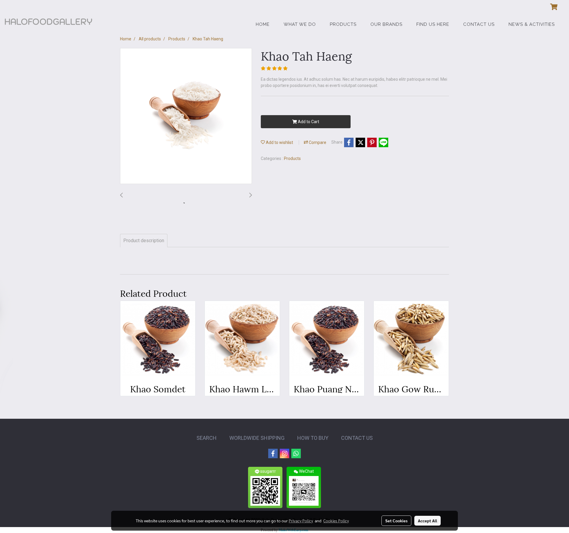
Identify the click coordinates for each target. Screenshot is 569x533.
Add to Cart (308, 121)
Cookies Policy (336, 520)
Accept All (427, 520)
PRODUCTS (343, 24)
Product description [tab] (143, 240)
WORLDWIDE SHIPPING (256, 438)
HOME (263, 24)
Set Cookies (396, 520)
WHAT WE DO (300, 24)
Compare (317, 142)
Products (292, 158)
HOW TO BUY (312, 438)
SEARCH (206, 438)
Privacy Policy (301, 520)
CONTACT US (479, 24)
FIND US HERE (432, 24)
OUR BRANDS (386, 24)
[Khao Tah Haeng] (186, 116)
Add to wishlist (279, 142)
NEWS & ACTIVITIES (532, 24)
